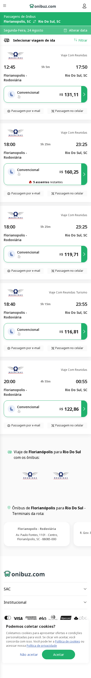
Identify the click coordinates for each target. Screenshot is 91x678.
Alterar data (78, 30)
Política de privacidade (42, 646)
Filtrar (82, 40)
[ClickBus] (20, 573)
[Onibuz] (42, 6)
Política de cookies (67, 641)
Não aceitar (29, 654)
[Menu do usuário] (84, 6)
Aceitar (58, 654)
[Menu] (5, 6)
